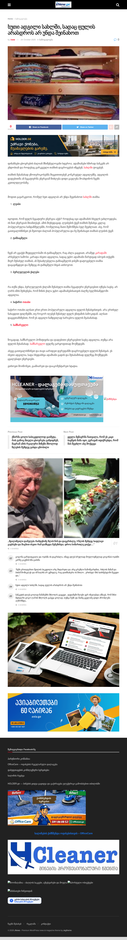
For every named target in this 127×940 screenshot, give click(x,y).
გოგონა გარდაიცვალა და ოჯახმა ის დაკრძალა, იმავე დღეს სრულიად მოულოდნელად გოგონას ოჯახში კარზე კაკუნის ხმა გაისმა (67, 558)
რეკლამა (31, 923)
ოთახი (26, 302)
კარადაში (101, 253)
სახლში (88, 167)
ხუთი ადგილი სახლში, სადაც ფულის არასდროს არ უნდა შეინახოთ (48, 585)
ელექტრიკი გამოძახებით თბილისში (81, 783)
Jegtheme (67, 930)
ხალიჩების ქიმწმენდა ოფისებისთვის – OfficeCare (64, 833)
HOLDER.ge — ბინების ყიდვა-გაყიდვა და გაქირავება (35, 783)
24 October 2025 (28, 39)
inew (13, 39)
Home (10, 18)
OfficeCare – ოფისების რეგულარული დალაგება (32, 764)
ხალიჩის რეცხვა (16, 775)
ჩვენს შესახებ (14, 923)
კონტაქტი (46, 923)
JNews (17, 930)
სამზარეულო (37, 343)
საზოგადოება (21, 18)
